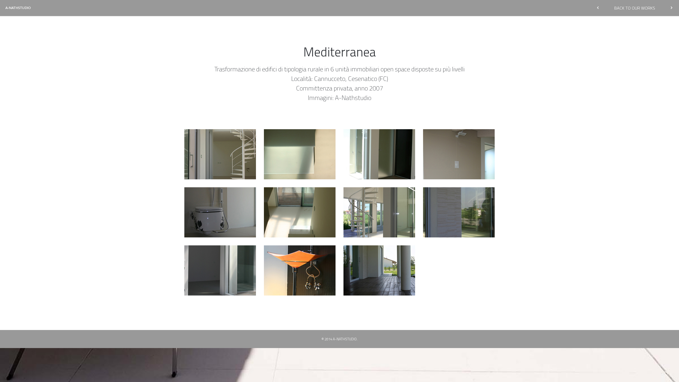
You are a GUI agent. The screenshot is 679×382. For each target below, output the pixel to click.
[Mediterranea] (220, 154)
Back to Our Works (634, 8)
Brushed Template (18, 8)
